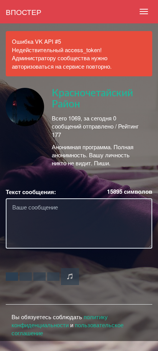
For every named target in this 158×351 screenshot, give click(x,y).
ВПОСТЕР (23, 12)
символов (129, 192)
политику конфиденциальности (60, 321)
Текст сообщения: (31, 192)
